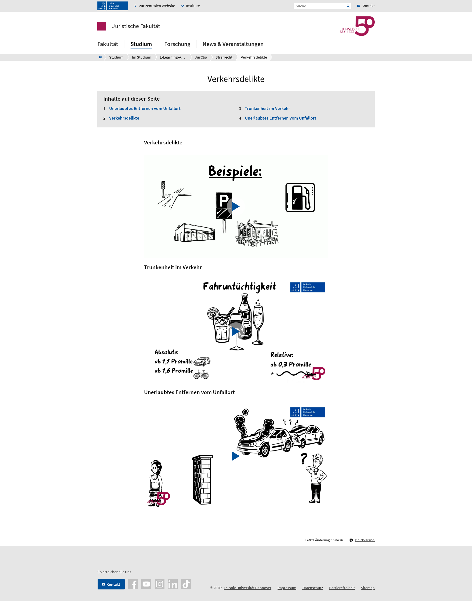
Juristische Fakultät (136, 26)
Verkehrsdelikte (124, 118)
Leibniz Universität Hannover (247, 587)
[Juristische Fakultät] (98, 57)
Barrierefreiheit (342, 587)
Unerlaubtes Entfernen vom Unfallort (145, 108)
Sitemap (368, 587)
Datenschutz (312, 587)
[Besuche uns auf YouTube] (146, 583)
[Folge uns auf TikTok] (186, 583)
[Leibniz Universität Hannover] (112, 5)
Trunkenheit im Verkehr (267, 108)
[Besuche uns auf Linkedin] (173, 583)
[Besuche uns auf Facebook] (133, 583)
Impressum (287, 587)
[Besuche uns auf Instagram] (159, 583)
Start (348, 6)
